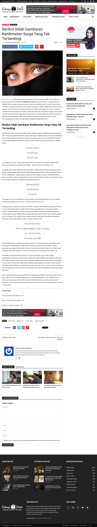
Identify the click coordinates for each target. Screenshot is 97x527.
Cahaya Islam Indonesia (13, 42)
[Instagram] (85, 1)
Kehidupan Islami (52, 1)
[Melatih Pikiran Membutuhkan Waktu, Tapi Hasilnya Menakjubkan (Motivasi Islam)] (70, 89)
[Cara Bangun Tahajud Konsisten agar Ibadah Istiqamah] (53, 377)
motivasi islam (29, 321)
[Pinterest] (87, 1)
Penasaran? (36, 1)
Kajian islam (70, 470)
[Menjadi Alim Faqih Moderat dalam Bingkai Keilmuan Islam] (32, 377)
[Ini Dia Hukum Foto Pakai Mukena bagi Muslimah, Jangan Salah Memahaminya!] (39, 479)
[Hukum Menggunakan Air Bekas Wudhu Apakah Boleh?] (7, 487)
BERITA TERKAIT (8, 367)
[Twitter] (90, 1)
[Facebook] (82, 1)
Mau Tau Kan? (6, 24)
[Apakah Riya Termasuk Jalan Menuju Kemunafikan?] (7, 469)
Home (30, 1)
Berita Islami (70, 467)
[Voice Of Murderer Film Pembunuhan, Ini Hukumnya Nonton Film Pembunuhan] (70, 79)
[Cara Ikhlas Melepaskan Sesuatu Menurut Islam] (11, 377)
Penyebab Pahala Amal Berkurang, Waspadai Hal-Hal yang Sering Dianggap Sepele (78, 127)
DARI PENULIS (20, 367)
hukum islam (11, 321)
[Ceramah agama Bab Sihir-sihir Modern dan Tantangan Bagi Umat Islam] (39, 469)
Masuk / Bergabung (22, 1)
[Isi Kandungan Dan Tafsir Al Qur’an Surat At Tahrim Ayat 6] (39, 487)
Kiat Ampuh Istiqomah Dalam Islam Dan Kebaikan (50, 338)
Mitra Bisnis (66, 525)
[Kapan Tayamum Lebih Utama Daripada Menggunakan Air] (7, 478)
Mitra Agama (74, 525)
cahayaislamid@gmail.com (43, 518)
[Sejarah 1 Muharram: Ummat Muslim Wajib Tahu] (80, 67)
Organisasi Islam (63, 1)
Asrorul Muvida (70, 119)
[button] (92, 17)
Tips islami (69, 473)
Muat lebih (80, 136)
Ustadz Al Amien (72, 73)
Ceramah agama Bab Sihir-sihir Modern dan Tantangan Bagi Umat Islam (53, 468)
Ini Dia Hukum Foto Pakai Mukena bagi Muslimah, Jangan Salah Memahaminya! (54, 478)
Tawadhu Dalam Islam (9, 337)
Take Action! (72, 1)
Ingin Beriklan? (83, 525)
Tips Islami (43, 1)
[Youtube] (93, 1)
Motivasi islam (14, 24)
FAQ (90, 525)
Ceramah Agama (71, 487)
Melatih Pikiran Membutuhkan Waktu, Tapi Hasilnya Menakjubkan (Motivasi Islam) (85, 88)
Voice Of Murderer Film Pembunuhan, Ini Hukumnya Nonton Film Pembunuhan (85, 79)
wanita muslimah (39, 321)
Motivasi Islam (7, 99)
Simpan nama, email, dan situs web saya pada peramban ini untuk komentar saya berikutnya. (32, 440)
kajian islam (20, 321)
